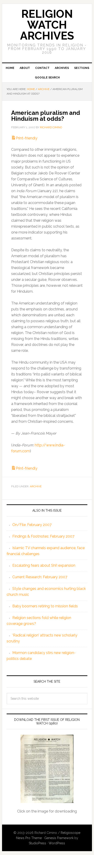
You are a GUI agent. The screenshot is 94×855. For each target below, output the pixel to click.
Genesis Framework (58, 838)
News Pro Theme (29, 838)
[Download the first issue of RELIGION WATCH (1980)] (47, 769)
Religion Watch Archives (47, 25)
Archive (36, 486)
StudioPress (37, 843)
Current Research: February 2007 (39, 577)
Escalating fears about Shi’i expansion (43, 565)
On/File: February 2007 (32, 525)
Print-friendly (26, 138)
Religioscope (70, 833)
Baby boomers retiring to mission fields (45, 606)
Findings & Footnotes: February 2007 (43, 536)
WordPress (57, 843)
